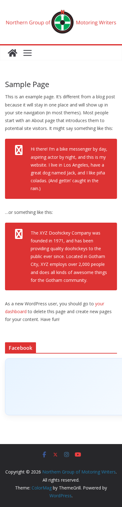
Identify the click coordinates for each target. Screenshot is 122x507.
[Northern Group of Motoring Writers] (12, 52)
